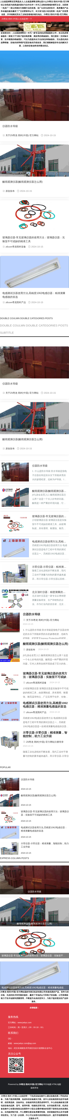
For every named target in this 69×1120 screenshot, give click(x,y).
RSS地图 (47, 1084)
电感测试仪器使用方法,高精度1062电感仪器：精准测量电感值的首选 (33, 295)
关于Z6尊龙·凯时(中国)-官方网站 (22, 135)
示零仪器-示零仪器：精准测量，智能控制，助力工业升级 (48, 566)
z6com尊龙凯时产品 (16, 302)
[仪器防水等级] (15, 476)
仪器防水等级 (10, 126)
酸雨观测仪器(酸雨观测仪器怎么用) (22, 181)
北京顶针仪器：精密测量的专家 (48, 592)
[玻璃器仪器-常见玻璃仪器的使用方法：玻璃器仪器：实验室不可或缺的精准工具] (15, 526)
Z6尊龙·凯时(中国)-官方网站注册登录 (45, 742)
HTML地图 (56, 1084)
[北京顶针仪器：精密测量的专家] (15, 601)
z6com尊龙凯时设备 (16, 246)
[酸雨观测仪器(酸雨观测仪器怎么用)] (15, 501)
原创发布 (10, 191)
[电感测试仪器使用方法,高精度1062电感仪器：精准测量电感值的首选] (15, 552)
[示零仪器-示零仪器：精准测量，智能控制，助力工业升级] (15, 576)
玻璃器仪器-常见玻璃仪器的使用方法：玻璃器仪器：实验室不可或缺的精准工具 (33, 239)
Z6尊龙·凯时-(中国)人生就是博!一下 (16, 1096)
